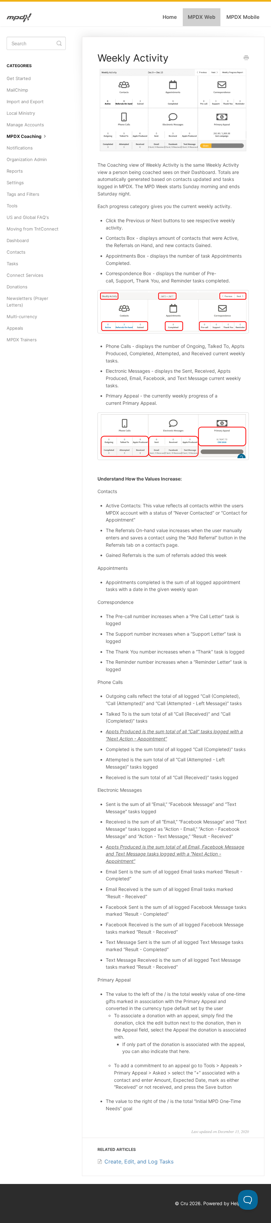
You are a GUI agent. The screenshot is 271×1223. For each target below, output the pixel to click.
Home (170, 17)
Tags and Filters (23, 194)
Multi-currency (22, 316)
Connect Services (25, 275)
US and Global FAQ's (28, 217)
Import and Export (25, 101)
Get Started (19, 78)
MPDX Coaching (24, 136)
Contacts (16, 252)
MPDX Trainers (22, 339)
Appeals (15, 328)
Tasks (12, 263)
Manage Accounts (25, 124)
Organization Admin (27, 159)
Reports (15, 171)
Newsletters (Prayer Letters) (27, 302)
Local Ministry (21, 113)
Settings (15, 182)
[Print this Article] (246, 58)
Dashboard (18, 240)
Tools (12, 205)
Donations (17, 286)
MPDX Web (201, 17)
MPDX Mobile (242, 17)
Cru (184, 1203)
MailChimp (17, 90)
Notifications (20, 147)
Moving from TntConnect (32, 229)
